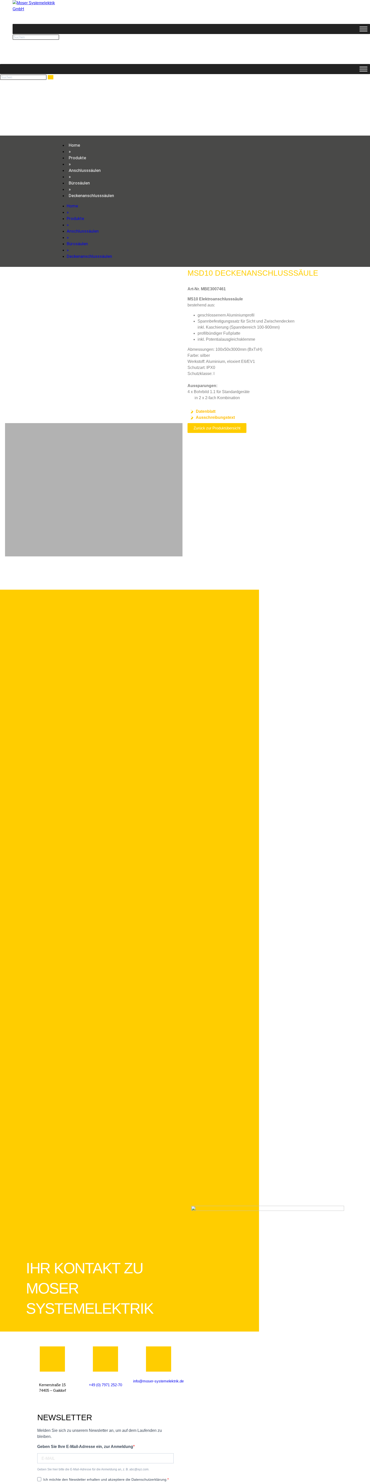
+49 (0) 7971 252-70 (105, 1385)
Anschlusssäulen (85, 170)
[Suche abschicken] (51, 77)
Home (74, 145)
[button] (10, 345)
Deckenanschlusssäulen (91, 195)
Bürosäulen (79, 182)
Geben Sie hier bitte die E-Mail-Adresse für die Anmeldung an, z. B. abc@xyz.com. (93, 1469)
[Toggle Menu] (363, 28)
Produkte (77, 157)
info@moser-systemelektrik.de (158, 1381)
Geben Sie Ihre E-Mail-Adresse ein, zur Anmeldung (85, 1446)
